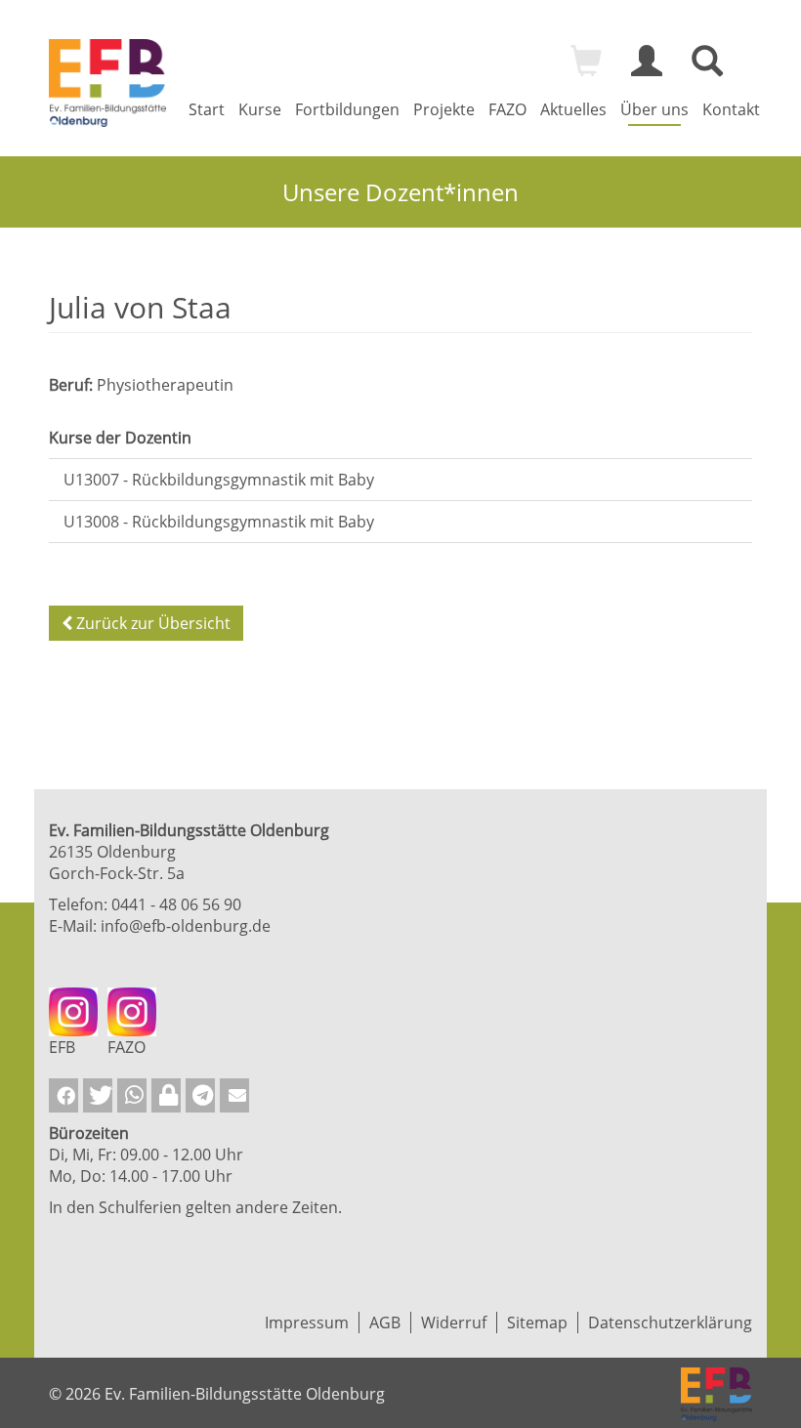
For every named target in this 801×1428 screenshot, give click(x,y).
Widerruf (453, 1322)
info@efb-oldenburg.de (186, 926)
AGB (384, 1322)
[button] (63, 1095)
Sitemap (537, 1322)
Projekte (444, 109)
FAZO (507, 109)
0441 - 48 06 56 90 (176, 904)
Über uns (654, 109)
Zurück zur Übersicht (151, 623)
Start (207, 109)
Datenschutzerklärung (670, 1322)
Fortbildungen (347, 109)
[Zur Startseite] (107, 83)
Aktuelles (573, 109)
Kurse (259, 109)
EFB (62, 1047)
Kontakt (731, 109)
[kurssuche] (707, 69)
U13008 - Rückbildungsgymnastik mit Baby (218, 521)
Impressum (307, 1322)
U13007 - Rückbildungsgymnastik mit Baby (218, 479)
